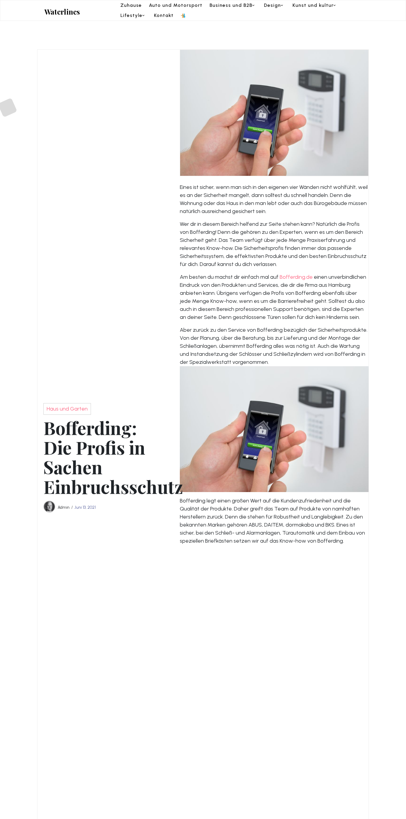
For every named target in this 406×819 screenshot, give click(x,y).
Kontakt (164, 15)
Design (272, 5)
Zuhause (131, 5)
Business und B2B (231, 5)
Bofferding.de (296, 277)
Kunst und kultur (312, 5)
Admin (64, 507)
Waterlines (62, 11)
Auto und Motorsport (175, 5)
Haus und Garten (67, 408)
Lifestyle (131, 15)
